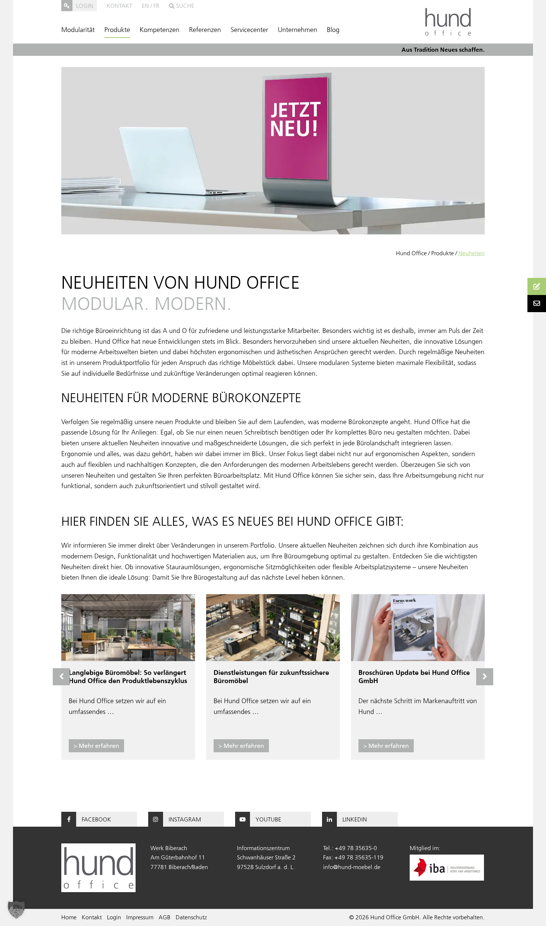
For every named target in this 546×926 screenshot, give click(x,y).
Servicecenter (249, 30)
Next (484, 676)
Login (114, 917)
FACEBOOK (96, 819)
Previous (61, 676)
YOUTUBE (268, 819)
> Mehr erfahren (96, 745)
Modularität (78, 30)
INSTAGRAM (185, 819)
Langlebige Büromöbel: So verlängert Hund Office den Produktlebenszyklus (128, 676)
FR (156, 5)
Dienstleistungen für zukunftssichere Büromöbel (271, 676)
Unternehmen (297, 30)
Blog (333, 30)
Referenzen (205, 30)
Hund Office (411, 253)
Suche (184, 5)
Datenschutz (191, 917)
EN (145, 5)
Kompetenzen (159, 30)
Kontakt (119, 5)
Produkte (117, 30)
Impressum (139, 917)
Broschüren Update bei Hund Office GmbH (414, 676)
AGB (164, 917)
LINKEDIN (354, 819)
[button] (16, 909)
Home (69, 917)
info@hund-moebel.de (351, 866)
